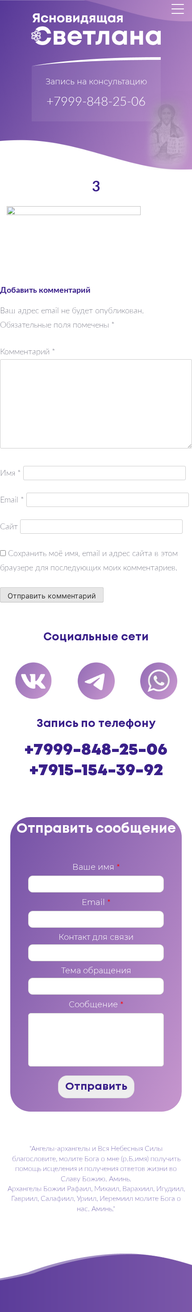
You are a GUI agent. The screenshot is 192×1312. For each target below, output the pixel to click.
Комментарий (27, 352)
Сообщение (96, 1004)
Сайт (9, 527)
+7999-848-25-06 (96, 101)
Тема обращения (96, 971)
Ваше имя (96, 867)
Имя (10, 473)
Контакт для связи (96, 937)
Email (12, 500)
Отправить (96, 1087)
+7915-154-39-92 (96, 771)
